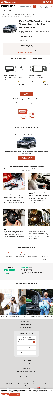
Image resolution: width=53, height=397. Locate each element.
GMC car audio (15, 14)
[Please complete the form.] (34, 342)
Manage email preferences (26, 377)
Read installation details (26, 158)
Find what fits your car (5, 14)
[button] (51, 304)
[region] (26, 304)
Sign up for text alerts (26, 347)
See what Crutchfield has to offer (26, 52)
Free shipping (8, 2)
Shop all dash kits (26, 94)
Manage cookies (26, 368)
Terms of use (23, 381)
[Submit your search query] (34, 6)
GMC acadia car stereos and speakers (28, 14)
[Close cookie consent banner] (51, 390)
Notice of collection (26, 374)
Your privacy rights (26, 366)
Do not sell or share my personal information (26, 371)
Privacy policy (26, 363)
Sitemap (36, 381)
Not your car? (22, 40)
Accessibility (30, 381)
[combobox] (27, 6)
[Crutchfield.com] (8, 6)
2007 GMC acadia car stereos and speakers (10, 16)
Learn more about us (26, 285)
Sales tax (17, 381)
